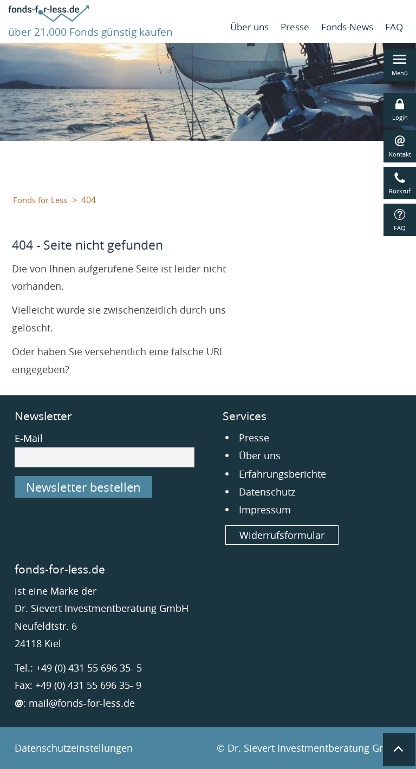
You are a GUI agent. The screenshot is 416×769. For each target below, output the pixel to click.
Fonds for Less (40, 200)
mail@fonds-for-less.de (82, 702)
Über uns (249, 27)
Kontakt (400, 154)
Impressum (265, 509)
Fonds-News (347, 27)
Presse (295, 27)
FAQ (394, 27)
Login (400, 117)
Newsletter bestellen (83, 487)
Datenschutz (267, 491)
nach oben (399, 749)
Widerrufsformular (281, 535)
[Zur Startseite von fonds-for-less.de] (48, 18)
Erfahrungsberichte (282, 473)
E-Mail (29, 438)
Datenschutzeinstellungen (74, 747)
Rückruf (400, 191)
